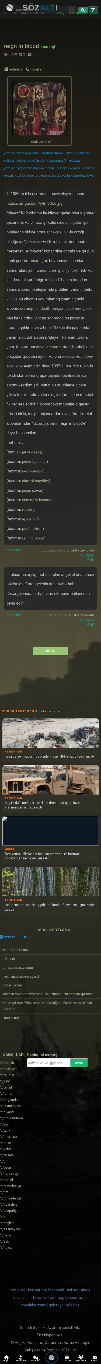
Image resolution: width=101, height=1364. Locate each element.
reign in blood (22, 46)
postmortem (32, 528)
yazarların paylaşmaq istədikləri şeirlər (29, 168)
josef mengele (78, 308)
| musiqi (48, 46)
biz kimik (18, 1290)
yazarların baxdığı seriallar (21, 153)
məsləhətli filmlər (52, 153)
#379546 (87, 555)
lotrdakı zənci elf (80, 550)
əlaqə (85, 1290)
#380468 (87, 620)
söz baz (73, 1305)
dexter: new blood (68, 168)
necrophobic (32, 471)
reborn (27, 509)
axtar (79, 1063)
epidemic (29, 519)
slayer (66, 194)
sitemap (57, 1297)
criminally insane (36, 500)
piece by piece (34, 461)
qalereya (56, 1305)
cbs (15, 299)
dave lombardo (49, 347)
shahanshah (83, 615)
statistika (38, 1297)
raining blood (33, 538)
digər (89, 7)
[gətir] (83, 10)
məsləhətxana (54, 930)
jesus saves (32, 490)
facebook (56, 1290)
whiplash (69, 356)
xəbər (71, 1297)
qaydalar (20, 1297)
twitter (73, 1290)
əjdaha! (14, 550)
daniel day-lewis (83, 175)
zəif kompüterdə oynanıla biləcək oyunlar (43, 175)
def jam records (32, 242)
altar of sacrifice (35, 481)
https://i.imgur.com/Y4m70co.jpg (34, 203)
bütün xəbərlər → (51, 711)
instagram (37, 1290)
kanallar (13, 1055)
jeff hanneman (40, 270)
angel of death (38, 308)
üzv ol (50, 651)
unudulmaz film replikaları (65, 160)
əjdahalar (16, 69)
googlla (35, 69)
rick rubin (61, 232)
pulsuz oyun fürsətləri (32, 160)
